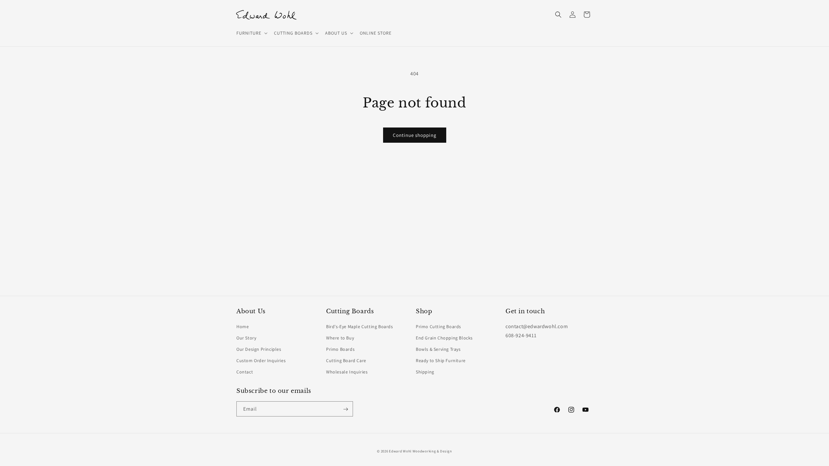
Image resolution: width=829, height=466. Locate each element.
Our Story (246, 337)
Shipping (425, 372)
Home (242, 326)
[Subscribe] (345, 409)
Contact (244, 372)
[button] (251, 33)
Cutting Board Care (346, 360)
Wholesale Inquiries (347, 372)
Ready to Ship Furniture (441, 360)
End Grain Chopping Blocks (444, 337)
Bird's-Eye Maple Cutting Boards (359, 326)
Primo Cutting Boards (438, 326)
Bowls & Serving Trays (438, 349)
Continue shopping (415, 135)
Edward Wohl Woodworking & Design (420, 451)
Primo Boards (340, 349)
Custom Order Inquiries (261, 360)
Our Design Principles (258, 349)
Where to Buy (340, 337)
